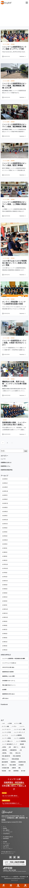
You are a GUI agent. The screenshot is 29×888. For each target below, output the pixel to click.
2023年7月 (4, 495)
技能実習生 (13, 762)
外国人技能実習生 (17, 756)
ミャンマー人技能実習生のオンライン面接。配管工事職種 (14, 164)
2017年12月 (5, 564)
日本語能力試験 (5, 767)
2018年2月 (4, 560)
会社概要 (4, 689)
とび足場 (10, 723)
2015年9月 (4, 621)
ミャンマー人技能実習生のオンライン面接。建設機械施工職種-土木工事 (14, 85)
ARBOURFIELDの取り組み (8, 667)
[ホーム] (3, 885)
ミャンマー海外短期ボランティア (9, 744)
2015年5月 (4, 637)
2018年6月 (4, 552)
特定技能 (4, 770)
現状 (10, 770)
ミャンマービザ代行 (6, 732)
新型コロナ (4, 765)
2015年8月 (4, 625)
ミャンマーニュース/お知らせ (9, 663)
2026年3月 (5, 479)
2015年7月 (4, 629)
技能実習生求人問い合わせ (8, 694)
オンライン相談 (5, 726)
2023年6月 (5, 499)
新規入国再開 (13, 765)
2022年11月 (5, 503)
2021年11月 (5, 523)
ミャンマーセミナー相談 (19, 729)
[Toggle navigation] (26, 2)
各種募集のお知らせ (6, 462)
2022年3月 (5, 507)
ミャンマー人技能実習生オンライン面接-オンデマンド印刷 (14, 48)
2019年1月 (4, 548)
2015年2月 (4, 650)
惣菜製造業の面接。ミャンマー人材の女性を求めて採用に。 (14, 423)
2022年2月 (5, 511)
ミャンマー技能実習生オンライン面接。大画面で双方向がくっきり (14, 342)
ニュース (3, 459)
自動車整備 (15, 770)
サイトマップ (14, 880)
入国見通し (4, 753)
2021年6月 (4, 527)
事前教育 (22, 744)
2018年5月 (4, 556)
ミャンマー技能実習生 (21, 741)
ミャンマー (22, 726)
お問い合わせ (5, 698)
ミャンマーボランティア (19, 732)
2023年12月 (5, 491)
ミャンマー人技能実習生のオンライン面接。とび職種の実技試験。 (14, 204)
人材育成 (4, 747)
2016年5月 (4, 593)
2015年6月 (4, 633)
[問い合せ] (25, 885)
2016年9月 (4, 584)
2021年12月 (5, 519)
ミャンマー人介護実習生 (16, 735)
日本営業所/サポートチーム (8, 680)
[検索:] (12, 451)
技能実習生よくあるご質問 (8, 676)
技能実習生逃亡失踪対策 (8, 671)
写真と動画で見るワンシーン (9, 685)
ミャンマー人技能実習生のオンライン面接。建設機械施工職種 (14, 125)
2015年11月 (5, 613)
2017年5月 (4, 572)
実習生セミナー (5, 759)
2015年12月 (5, 609)
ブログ (11, 886)
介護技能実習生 (13, 750)
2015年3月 (4, 645)
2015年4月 (4, 641)
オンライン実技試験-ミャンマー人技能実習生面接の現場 (14, 303)
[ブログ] (11, 885)
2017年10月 (5, 568)
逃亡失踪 (23, 770)
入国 (20, 750)
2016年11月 (5, 580)
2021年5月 (4, 532)
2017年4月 (4, 576)
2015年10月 (5, 617)
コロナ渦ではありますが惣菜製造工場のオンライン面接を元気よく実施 (14, 263)
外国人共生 (17, 753)
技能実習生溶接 (22, 762)
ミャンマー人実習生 (6, 738)
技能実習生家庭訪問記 (6, 470)
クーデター (14, 726)
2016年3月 (4, 601)
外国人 (11, 753)
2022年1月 (4, 515)
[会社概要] (18, 885)
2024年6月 (5, 487)
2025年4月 (5, 483)
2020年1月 (4, 544)
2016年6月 (4, 588)
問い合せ (25, 886)
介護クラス (15, 747)
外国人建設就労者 (6, 756)
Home (14, 16)
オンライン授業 (17, 723)
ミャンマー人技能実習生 (19, 738)
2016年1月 (4, 605)
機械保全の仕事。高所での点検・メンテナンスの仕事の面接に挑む (14, 383)
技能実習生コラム (5, 466)
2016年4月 (4, 597)
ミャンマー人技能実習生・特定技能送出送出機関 (13, 658)
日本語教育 (21, 765)
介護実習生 (4, 750)
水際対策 (14, 767)
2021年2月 (4, 536)
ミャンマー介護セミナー (7, 741)
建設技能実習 (5, 762)
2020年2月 (5, 540)
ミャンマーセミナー (6, 729)
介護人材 (23, 747)
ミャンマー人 (5, 735)
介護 (10, 747)
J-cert (3, 723)
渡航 (19, 767)
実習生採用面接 (15, 759)
